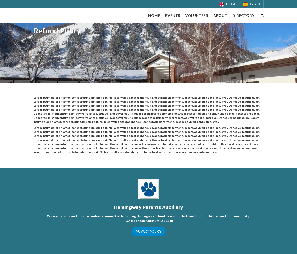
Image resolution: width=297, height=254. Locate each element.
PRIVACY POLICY (148, 231)
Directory (243, 15)
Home (154, 15)
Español (255, 4)
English (231, 4)
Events (172, 15)
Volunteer (196, 15)
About (220, 15)
